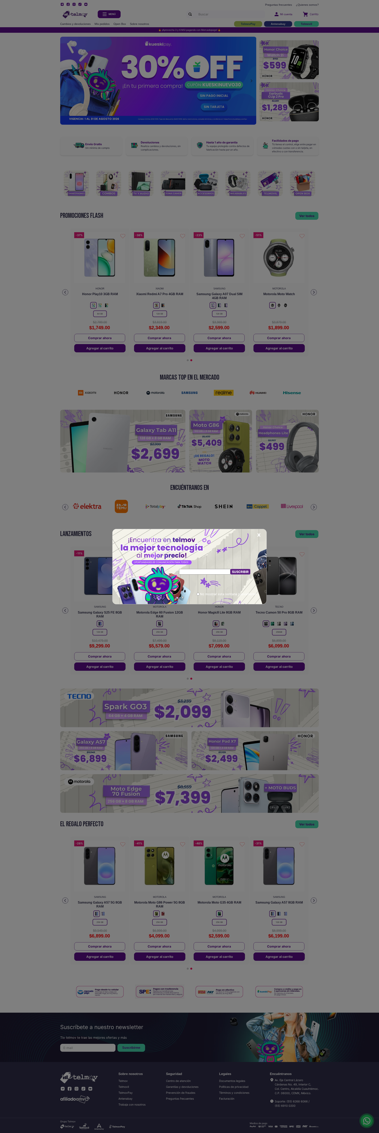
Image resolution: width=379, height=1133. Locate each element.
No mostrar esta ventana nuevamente (228, 594)
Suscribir (240, 572)
